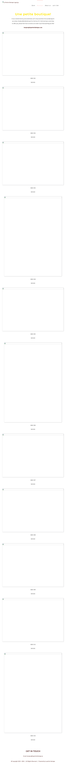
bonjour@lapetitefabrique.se (35, 756)
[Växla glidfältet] (61, 5)
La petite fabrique (50, 761)
